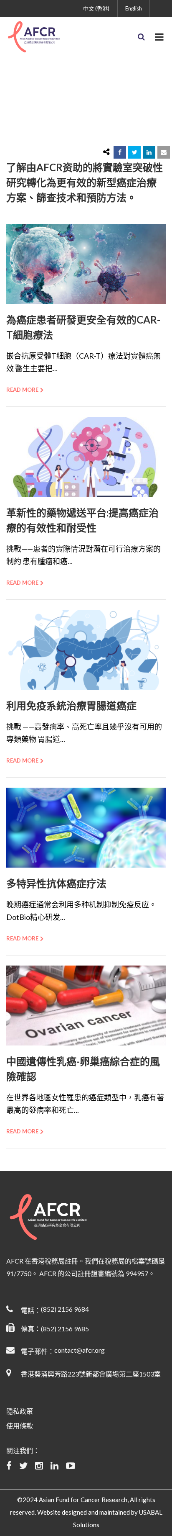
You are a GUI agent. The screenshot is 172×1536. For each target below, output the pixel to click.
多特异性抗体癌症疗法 (56, 883)
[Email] (163, 152)
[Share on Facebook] (120, 152)
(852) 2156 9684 (65, 1309)
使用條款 (19, 1426)
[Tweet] (134, 152)
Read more (22, 389)
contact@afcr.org (79, 1350)
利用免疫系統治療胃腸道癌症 (71, 705)
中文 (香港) (96, 8)
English (133, 8)
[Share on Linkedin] (149, 152)
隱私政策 (19, 1411)
